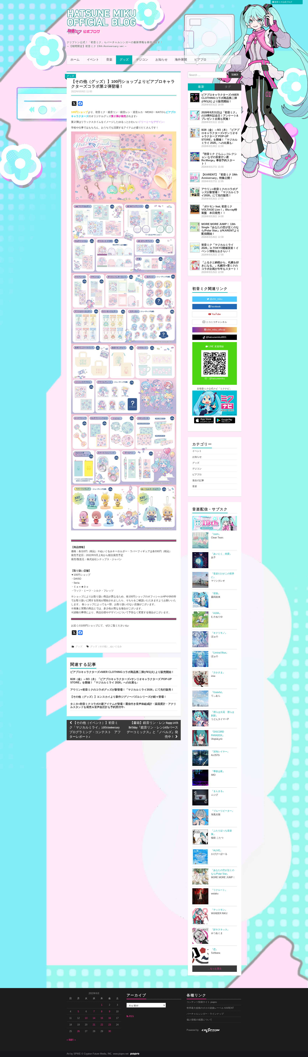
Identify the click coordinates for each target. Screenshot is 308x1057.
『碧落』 (215, 593)
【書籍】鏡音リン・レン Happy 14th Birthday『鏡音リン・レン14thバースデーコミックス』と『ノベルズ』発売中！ (152, 730)
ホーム (74, 59)
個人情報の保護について (199, 1020)
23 (109, 1025)
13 (86, 1018)
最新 (201, 87)
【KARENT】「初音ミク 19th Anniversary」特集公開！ (219, 176)
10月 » (72, 1040)
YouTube (216, 314)
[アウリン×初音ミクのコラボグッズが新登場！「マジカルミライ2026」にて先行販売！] (194, 191)
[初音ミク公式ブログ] (102, 22)
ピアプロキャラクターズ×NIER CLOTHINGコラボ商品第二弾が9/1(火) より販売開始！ (122, 671)
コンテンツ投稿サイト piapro (202, 1002)
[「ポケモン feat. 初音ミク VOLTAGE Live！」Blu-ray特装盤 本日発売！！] (194, 209)
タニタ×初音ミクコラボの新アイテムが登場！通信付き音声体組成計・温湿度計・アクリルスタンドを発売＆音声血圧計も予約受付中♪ (123, 705)
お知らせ (161, 59)
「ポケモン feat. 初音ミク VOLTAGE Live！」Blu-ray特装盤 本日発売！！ (219, 209)
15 (102, 1018)
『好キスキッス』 (220, 929)
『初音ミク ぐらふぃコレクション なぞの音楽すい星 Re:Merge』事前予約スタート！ (219, 158)
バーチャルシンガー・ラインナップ (205, 1014)
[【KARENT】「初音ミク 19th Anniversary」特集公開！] (194, 177)
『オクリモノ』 (219, 633)
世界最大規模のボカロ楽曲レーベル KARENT (210, 1008)
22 (102, 1025)
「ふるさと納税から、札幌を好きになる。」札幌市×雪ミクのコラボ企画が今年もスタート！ (220, 265)
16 (109, 1018)
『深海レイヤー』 (220, 751)
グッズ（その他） (99, 646)
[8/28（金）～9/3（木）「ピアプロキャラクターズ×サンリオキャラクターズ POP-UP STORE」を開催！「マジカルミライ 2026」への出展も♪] (194, 132)
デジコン (142, 59)
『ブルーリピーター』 (222, 811)
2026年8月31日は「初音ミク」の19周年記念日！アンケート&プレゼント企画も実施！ (219, 115)
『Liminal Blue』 (219, 653)
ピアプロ (200, 59)
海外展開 (181, 59)
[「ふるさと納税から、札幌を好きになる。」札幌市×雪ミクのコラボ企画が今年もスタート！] (194, 265)
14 (94, 1018)
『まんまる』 (218, 791)
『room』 (216, 534)
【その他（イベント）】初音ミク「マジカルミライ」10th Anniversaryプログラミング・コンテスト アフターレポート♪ (95, 730)
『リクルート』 (219, 890)
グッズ (124, 59)
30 (109, 1031)
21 (94, 1025)
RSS (131, 1016)
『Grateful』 (217, 692)
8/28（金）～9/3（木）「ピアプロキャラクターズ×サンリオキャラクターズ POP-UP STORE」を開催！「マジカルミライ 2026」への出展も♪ (121, 681)
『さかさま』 (218, 672)
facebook (216, 306)
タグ (228, 87)
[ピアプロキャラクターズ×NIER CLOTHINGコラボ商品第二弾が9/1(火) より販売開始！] (194, 97)
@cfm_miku (215, 299)
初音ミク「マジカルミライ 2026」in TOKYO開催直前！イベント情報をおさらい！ (219, 248)
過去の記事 (198, 480)
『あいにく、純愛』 (221, 554)
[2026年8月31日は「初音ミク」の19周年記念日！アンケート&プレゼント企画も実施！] (194, 115)
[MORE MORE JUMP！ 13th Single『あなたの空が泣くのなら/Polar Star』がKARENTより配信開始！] (194, 227)
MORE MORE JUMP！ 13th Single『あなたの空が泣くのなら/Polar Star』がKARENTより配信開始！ (220, 229)
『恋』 (214, 949)
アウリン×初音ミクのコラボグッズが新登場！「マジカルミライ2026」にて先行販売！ (122, 689)
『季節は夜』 (218, 771)
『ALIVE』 (216, 850)
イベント (93, 59)
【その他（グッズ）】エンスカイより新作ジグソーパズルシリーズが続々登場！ (118, 696)
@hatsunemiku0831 (215, 337)
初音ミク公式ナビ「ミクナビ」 (215, 388)
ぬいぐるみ (116, 646)
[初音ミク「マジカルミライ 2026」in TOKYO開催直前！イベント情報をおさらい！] (194, 247)
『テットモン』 (219, 910)
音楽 (109, 59)
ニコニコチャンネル (216, 322)
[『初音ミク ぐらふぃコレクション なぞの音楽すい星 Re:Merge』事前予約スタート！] (194, 156)
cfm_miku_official (215, 330)
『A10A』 (216, 613)
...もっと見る (215, 968)
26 (78, 1031)
